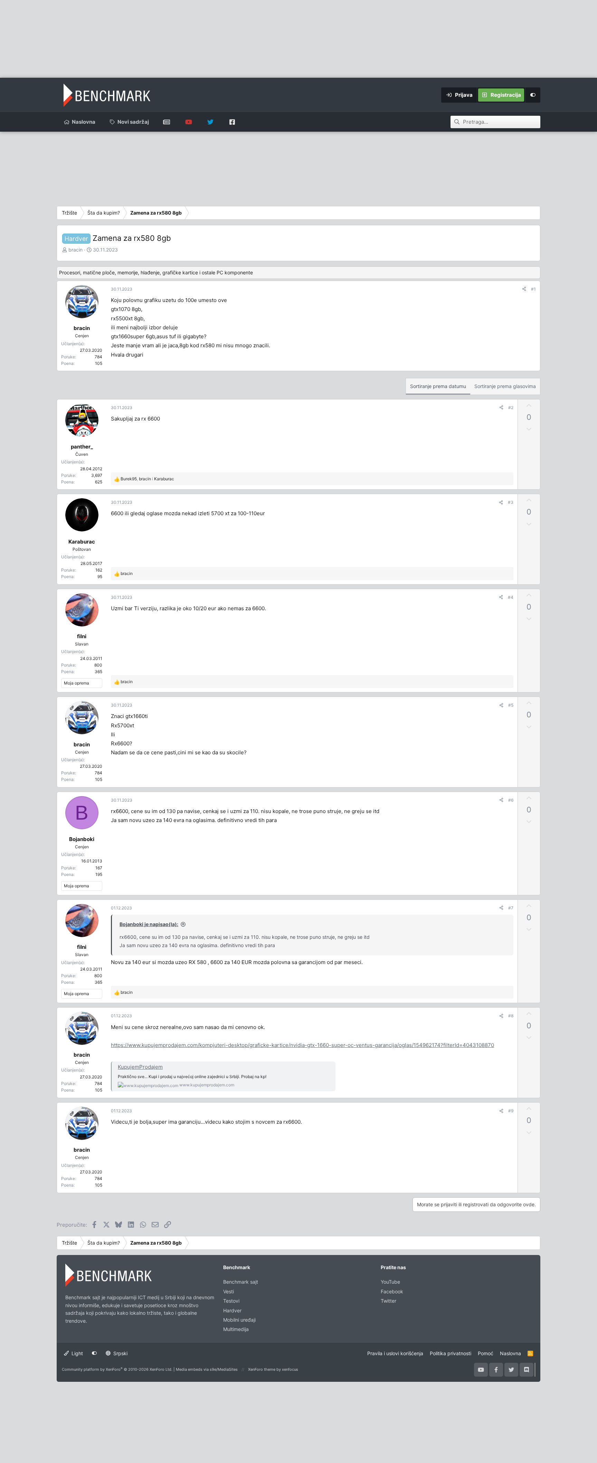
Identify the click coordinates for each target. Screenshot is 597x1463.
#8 (510, 1015)
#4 (510, 597)
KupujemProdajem (140, 1067)
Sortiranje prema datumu (438, 386)
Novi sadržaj (133, 122)
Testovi (231, 1301)
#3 (510, 502)
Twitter (388, 1301)
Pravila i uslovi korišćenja (395, 1353)
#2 (510, 407)
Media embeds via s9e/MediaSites (207, 1369)
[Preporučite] (524, 289)
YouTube (390, 1282)
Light (76, 1353)
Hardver (232, 1310)
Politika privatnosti (450, 1353)
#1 (533, 289)
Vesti (228, 1291)
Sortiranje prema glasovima (505, 386)
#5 (510, 705)
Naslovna (83, 122)
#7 (510, 907)
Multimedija (236, 1329)
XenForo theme (261, 1369)
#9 (510, 1110)
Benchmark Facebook (232, 122)
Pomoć (485, 1353)
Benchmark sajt (167, 122)
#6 (510, 800)
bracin (75, 250)
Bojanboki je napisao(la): (149, 924)
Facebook (392, 1291)
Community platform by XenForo (117, 1369)
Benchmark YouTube (188, 122)
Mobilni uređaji (239, 1320)
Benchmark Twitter (210, 122)
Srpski (119, 1353)
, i (147, 478)
